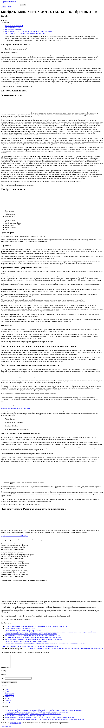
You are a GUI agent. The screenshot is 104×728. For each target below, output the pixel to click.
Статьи (7, 702)
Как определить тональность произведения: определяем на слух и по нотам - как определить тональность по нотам (45, 643)
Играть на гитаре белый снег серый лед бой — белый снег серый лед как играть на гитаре (36, 712)
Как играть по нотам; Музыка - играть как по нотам (23, 630)
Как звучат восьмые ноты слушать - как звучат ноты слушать (26, 641)
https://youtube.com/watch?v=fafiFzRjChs (14, 536)
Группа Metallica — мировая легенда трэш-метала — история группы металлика (33, 714)
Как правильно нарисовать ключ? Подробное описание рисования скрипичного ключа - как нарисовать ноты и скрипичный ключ (50, 632)
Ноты (7, 698)
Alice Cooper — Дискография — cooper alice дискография (24, 715)
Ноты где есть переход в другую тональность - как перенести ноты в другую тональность (36, 626)
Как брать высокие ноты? (14, 26)
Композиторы (9, 696)
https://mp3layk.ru (15, 723)
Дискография (9, 693)
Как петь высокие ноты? (13, 27)
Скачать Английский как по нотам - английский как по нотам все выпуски (31, 634)
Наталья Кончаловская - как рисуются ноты (20, 628)
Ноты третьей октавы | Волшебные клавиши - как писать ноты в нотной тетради (33, 637)
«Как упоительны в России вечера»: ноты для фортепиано (25, 33)
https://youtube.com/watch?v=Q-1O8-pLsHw (15, 408)
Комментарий (5, 667)
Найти (23, 5)
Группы (7, 691)
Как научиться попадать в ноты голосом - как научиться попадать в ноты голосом (33, 639)
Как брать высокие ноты (13, 29)
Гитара (7, 689)
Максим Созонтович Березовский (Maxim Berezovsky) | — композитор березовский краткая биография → (66, 648)
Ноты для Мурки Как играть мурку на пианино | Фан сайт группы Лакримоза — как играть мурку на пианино (43, 710)
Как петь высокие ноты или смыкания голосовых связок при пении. (29, 31)
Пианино (8, 700)
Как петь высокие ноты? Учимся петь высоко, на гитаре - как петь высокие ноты (33, 635)
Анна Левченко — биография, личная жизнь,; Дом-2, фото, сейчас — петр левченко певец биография (40, 717)
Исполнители (9, 695)
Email (3, 674)
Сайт (2, 678)
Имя (3, 671)
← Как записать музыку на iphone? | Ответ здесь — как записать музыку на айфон (29, 646)
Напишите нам (6, 726)
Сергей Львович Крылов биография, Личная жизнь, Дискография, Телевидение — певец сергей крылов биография (45, 719)
